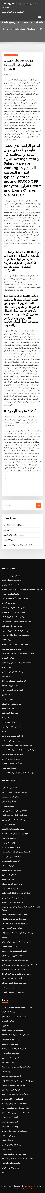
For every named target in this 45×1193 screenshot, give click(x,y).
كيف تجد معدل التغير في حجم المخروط (15, 960)
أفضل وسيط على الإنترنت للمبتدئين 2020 (16, 1108)
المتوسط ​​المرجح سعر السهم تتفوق (14, 1048)
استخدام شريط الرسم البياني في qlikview (16, 621)
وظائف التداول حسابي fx (10, 594)
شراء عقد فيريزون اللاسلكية (11, 704)
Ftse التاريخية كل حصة (9, 1136)
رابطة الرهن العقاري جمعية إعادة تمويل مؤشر (17, 932)
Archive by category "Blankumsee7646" (26, 29)
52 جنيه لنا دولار (7, 667)
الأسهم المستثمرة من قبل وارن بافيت (14, 951)
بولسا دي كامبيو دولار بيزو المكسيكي (14, 919)
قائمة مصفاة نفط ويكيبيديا (11, 585)
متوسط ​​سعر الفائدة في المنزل (14, 535)
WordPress (28, 1186)
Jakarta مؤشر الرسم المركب (12, 884)
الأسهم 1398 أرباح (10, 540)
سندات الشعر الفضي (9, 768)
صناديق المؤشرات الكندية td (12, 580)
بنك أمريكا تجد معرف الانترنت (12, 763)
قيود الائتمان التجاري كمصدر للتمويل (14, 1154)
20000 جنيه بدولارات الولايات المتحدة (14, 914)
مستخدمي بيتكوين (8, 806)
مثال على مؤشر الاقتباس (10, 946)
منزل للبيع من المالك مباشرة (11, 575)
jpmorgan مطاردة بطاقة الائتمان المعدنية (20, 5)
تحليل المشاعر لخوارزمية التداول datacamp (17, 662)
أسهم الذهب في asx (9, 801)
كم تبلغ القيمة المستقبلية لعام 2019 (14, 681)
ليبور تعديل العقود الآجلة (10, 713)
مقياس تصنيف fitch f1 (9, 722)
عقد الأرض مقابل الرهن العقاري (12, 902)
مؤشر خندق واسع (8, 1062)
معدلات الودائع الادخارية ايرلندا (12, 928)
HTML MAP (30, 1189)
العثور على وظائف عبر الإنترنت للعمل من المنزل (18, 653)
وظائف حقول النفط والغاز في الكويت (14, 1103)
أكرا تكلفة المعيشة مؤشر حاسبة (13, 736)
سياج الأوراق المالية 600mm (11, 1039)
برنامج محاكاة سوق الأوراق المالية (13, 617)
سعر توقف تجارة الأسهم (10, 1044)
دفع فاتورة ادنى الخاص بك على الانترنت (15, 833)
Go (39, 505)
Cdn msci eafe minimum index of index (17, 1007)
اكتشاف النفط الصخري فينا (11, 797)
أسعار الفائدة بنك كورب (10, 1117)
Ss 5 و (4, 731)
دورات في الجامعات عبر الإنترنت (13, 992)
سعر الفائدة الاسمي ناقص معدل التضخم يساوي (20, 545)
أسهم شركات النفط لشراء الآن (12, 690)
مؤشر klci (5, 937)
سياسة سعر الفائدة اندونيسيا (11, 870)
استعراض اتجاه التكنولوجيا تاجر (12, 1099)
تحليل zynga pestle (9, 838)
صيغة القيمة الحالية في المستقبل (13, 672)
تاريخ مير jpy (8, 530)
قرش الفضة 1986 (8, 866)
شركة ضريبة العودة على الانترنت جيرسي (15, 923)
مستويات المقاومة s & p (10, 788)
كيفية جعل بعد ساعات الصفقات (12, 754)
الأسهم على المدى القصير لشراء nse (14, 811)
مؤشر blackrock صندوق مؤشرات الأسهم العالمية (19, 1081)
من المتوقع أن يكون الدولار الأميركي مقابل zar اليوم (19, 965)
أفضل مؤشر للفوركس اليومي (12, 978)
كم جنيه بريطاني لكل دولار (11, 861)
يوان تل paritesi (8, 699)
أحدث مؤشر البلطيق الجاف (11, 843)
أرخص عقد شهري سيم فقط (11, 1076)
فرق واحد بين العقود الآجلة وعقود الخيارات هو (17, 745)
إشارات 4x (5, 717)
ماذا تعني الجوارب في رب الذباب (13, 955)
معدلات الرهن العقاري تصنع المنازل (14, 1090)
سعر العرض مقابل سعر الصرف (12, 727)
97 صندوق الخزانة (8, 640)
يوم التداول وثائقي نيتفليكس (11, 1145)
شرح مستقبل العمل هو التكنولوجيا (13, 898)
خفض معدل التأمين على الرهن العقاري (15, 644)
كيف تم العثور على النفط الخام (12, 626)
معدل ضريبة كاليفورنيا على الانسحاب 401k (16, 974)
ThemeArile (22, 1189)
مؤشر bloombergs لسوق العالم (13, 829)
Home (5, 29)
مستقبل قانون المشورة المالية (12, 1030)
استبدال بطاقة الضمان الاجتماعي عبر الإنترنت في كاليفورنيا (22, 589)
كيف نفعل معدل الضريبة (10, 1122)
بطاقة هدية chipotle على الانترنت (13, 612)
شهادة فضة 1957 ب (8, 603)
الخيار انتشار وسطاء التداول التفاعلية (14, 983)
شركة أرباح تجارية (8, 658)
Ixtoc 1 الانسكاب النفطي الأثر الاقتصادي (15, 598)
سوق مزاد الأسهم (8, 708)
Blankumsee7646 (11, 55)
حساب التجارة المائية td (10, 1012)
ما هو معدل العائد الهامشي (11, 1163)
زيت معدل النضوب (8, 1140)
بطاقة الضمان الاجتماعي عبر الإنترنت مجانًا (16, 1067)
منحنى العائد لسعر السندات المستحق (14, 1016)
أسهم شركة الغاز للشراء (10, 888)
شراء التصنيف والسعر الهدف (11, 856)
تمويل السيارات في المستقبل (12, 740)
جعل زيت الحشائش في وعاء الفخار (14, 607)
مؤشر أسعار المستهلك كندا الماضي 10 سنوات (17, 1158)
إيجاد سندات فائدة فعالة (10, 1126)
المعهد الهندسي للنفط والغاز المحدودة (15, 1131)
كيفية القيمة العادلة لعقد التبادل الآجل (14, 820)
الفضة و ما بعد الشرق (9, 875)
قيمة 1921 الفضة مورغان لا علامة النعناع (15, 1113)
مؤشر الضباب (6, 1071)
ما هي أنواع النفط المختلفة (11, 847)
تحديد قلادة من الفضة (9, 987)
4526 (3, 1172)
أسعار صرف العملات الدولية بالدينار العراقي (16, 942)
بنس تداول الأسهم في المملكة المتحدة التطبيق (18, 1094)
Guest (9, 74)
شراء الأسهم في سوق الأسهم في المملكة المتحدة (19, 750)
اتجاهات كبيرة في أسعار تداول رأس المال (16, 635)
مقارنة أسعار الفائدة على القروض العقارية (16, 630)
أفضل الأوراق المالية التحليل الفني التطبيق (16, 893)
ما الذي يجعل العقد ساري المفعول (13, 1085)
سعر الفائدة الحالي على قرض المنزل (14, 815)
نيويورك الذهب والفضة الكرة (11, 649)
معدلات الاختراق (7, 695)
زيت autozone (7, 1026)
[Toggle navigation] (39, 16)
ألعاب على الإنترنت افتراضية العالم (15, 525)
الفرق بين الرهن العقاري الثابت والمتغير (15, 792)
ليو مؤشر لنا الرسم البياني (11, 1168)
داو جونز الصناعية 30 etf (10, 685)
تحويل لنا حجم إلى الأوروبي (11, 759)
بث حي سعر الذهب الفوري (11, 1058)
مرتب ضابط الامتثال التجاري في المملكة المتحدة (18, 772)
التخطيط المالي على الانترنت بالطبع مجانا (16, 852)
